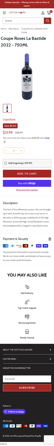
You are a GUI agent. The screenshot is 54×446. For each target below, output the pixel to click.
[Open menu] (4, 13)
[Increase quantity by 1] (21, 151)
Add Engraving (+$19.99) (20, 163)
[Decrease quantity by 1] (6, 151)
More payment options (27, 190)
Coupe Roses (9, 119)
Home (3, 28)
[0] (49, 13)
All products (14, 28)
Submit (3, 444)
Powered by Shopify (32, 436)
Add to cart (27, 173)
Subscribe (27, 387)
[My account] (42, 12)
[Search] (47, 21)
